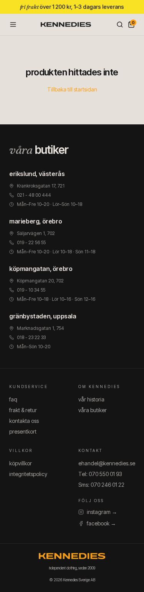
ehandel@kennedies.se (106, 463)
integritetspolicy (28, 474)
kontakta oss (24, 420)
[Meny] (13, 24)
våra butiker (92, 410)
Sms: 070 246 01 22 (101, 484)
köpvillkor (20, 463)
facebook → (101, 523)
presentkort (22, 431)
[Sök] (120, 24)
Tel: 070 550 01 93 (100, 474)
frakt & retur (23, 410)
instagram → (102, 512)
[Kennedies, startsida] (66, 24)
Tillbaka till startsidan (72, 89)
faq (13, 399)
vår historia (91, 399)
